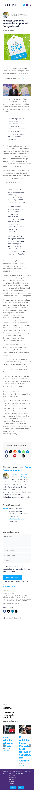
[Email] (23, 456)
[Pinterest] (15, 456)
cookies (7, 771)
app (13, 596)
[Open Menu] (30, 5)
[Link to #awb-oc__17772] (24, 5)
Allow (13, 787)
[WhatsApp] (23, 452)
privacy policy (18, 772)
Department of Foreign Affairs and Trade (15, 597)
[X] (11, 452)
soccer (18, 600)
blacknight (5, 508)
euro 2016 (9, 599)
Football (15, 599)
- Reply (24, 508)
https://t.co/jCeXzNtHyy (18, 519)
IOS (24, 599)
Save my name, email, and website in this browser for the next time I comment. (16, 569)
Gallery (11, 729)
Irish (4, 600)
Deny (21, 787)
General (12, 593)
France (21, 599)
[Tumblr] (7, 456)
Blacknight (22, 477)
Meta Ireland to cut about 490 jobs (6, 729)
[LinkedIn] (19, 452)
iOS (24, 78)
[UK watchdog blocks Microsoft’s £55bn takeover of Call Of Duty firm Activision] (25, 729)
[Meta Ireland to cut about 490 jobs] (9, 729)
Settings (28, 771)
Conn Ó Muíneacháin (19, 14)
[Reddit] (15, 452)
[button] (4, 745)
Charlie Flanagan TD (20, 596)
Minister (8, 600)
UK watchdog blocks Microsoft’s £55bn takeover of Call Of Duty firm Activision (23, 729)
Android (6, 81)
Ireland (28, 599)
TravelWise (24, 600)
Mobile (13, 600)
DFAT (4, 599)
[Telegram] (27, 452)
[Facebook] (7, 452)
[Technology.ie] (9, 5)
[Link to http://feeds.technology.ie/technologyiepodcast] (27, 5)
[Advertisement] (16, 648)
